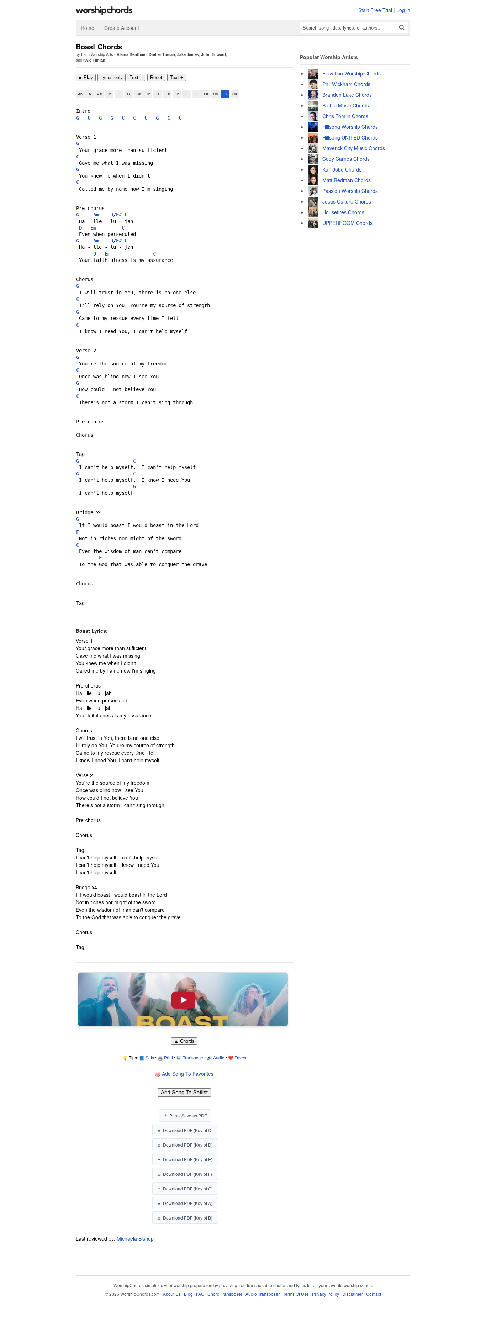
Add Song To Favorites (186, 1073)
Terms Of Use (296, 1294)
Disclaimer (352, 1294)
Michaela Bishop (135, 1238)
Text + (176, 77)
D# (167, 93)
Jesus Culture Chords (346, 201)
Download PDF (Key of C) (188, 1130)
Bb (109, 93)
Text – (136, 77)
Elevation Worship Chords (351, 73)
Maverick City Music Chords (353, 148)
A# (99, 93)
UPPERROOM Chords (347, 222)
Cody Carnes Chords (346, 158)
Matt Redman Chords (346, 180)
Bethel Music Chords (345, 105)
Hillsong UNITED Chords (350, 137)
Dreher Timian (162, 54)
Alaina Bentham (132, 54)
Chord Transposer (224, 1294)
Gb (215, 93)
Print (168, 1057)
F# (206, 93)
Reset (156, 77)
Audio (218, 1057)
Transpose (193, 1057)
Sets (150, 1057)
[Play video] (183, 999)
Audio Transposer (262, 1294)
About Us (172, 1294)
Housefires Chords (343, 212)
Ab (80, 93)
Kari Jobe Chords (341, 169)
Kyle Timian (94, 60)
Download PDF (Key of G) (188, 1188)
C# (138, 93)
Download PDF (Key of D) (188, 1145)
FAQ (200, 1294)
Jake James (188, 54)
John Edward (213, 54)
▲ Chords (184, 1041)
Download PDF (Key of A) (187, 1203)
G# (234, 93)
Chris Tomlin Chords (345, 116)
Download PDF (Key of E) (187, 1159)
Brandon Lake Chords (347, 94)
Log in (403, 10)
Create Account (121, 27)
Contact (373, 1294)
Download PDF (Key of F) (187, 1174)
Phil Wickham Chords (346, 84)
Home (87, 27)
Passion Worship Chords (350, 190)
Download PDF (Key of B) (187, 1218)
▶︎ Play (86, 77)
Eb (177, 93)
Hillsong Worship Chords (350, 126)
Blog (188, 1294)
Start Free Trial (375, 10)
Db (148, 93)
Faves (240, 1057)
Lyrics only (111, 77)
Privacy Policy (325, 1294)
